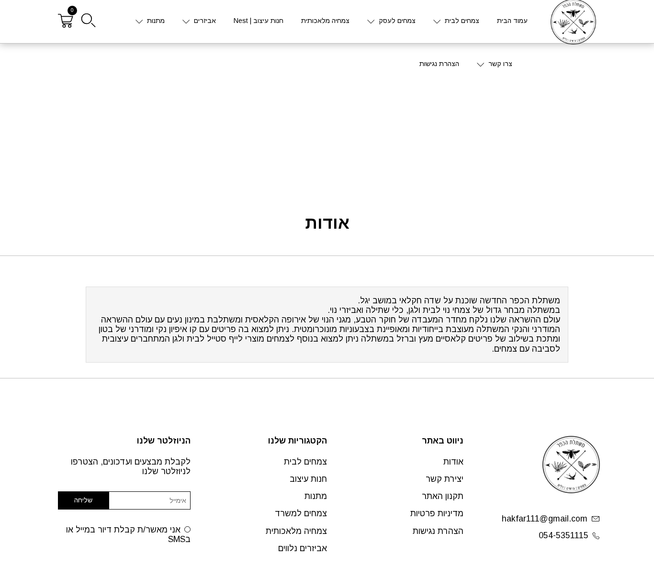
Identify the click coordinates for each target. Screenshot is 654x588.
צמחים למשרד (301, 513)
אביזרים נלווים (302, 548)
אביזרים (205, 20)
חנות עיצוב (308, 479)
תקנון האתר (442, 496)
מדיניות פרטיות (436, 513)
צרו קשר (500, 63)
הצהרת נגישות (439, 63)
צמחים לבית (462, 20)
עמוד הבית (512, 20)
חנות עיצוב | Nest (258, 20)
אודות (453, 461)
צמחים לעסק (397, 20)
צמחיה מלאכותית (325, 20)
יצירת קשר (444, 479)
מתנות (156, 20)
